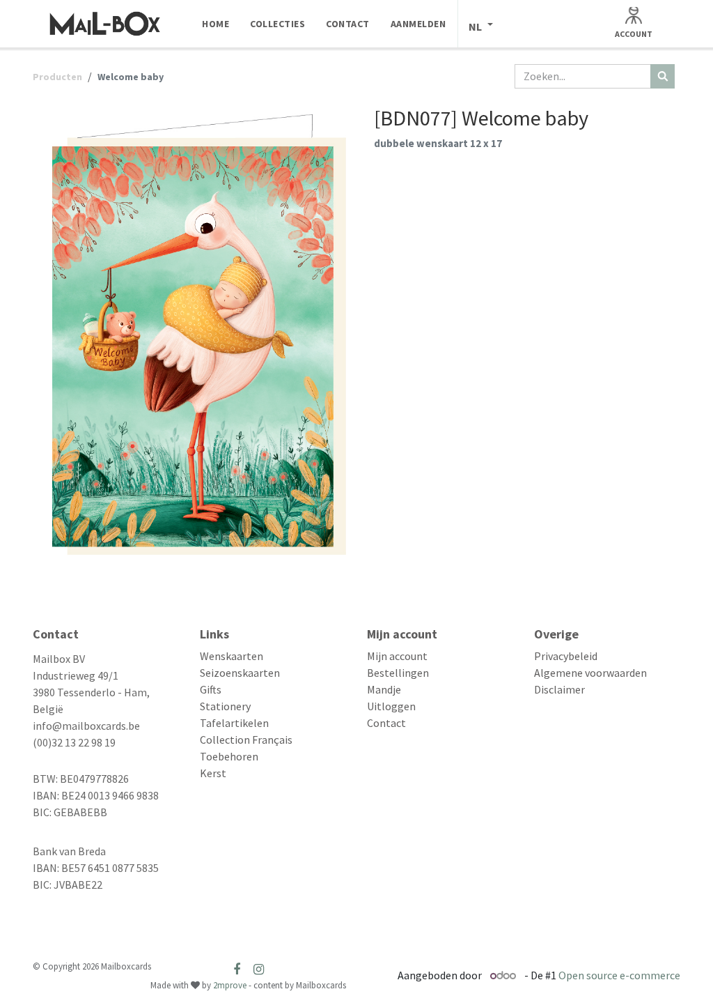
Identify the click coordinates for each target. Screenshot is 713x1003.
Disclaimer (559, 689)
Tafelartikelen (234, 723)
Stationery (225, 706)
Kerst (213, 773)
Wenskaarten (231, 656)
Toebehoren (229, 756)
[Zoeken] (662, 76)
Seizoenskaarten (240, 673)
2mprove (229, 985)
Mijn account (397, 656)
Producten (57, 76)
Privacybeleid (565, 656)
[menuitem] (215, 24)
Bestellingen (398, 673)
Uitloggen (391, 706)
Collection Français (246, 739)
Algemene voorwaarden (590, 673)
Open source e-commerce (619, 975)
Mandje (384, 689)
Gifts (210, 689)
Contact (386, 723)
